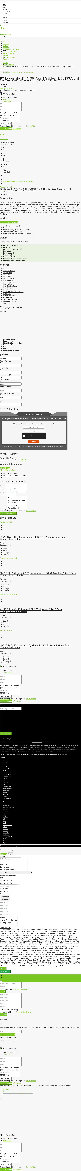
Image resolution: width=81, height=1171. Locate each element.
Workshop (63, 965)
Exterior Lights (42, 937)
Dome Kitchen (70, 933)
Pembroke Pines (7, 776)
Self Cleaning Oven (10, 299)
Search (3, 968)
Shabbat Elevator (70, 956)
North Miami (6, 790)
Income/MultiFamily (7, 837)
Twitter (17, 72)
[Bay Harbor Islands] (14, 869)
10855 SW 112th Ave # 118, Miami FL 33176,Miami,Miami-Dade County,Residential (35, 646)
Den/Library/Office (37, 933)
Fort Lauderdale (6, 772)
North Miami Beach (7, 788)
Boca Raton (5, 794)
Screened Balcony (61, 954)
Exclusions (17, 937)
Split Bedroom (31, 958)
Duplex (4, 821)
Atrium (32, 929)
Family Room (54, 937)
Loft (70, 946)
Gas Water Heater (63, 941)
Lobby (64, 946)
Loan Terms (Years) (7, 374)
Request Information (8, 513)
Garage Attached (22, 941)
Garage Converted (37, 941)
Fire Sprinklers (8, 280)
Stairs (55, 958)
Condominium (8, 64)
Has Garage (7, 288)
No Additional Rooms (19, 950)
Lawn (51, 946)
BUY (4, 4)
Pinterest (23, 72)
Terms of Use (31, 126)
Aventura (5, 771)
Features (6, 47)
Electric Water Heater (37, 935)
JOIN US (5, 17)
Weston (5, 796)
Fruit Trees (62, 939)
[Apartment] (10, 888)
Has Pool (42, 944)
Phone (2, 489)
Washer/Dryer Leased (21, 964)
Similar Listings (9, 57)
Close (10, 854)
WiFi (39, 965)
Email (31, 72)
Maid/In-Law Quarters (16, 948)
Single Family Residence (8, 807)
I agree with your (16, 1012)
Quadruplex (6, 833)
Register (5, 22)
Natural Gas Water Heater (57, 948)
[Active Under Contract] (8, 920)
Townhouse (5, 809)
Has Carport (56, 943)
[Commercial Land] (8, 880)
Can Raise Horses (25, 931)
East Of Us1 (7, 276)
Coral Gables (6, 782)
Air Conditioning (22, 929)
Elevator (71, 935)
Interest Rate (4, 368)
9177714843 (18, 475)
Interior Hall (24, 946)
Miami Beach (6, 763)
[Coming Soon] (8, 922)
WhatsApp (6, 72)
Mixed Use (5, 829)
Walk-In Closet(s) (9, 301)
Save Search (5, 971)
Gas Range (50, 941)
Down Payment (5, 361)
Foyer (24, 939)
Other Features (5, 927)
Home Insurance (6, 386)
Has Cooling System (10, 286)
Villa (4, 819)
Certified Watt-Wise (40, 931)
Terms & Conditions (23, 1012)
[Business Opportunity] (8, 875)
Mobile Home (6, 835)
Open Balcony (54, 950)
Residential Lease (7, 558)
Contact (5, 13)
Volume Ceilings (55, 962)
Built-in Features (9, 268)
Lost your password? (21, 989)
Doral (4, 780)
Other (76, 950)
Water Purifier (54, 964)
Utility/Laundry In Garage (22, 962)
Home (4, 2)
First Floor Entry (9, 282)
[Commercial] (10, 891)
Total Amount (5, 354)
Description (7, 42)
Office (4, 815)
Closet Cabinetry (56, 931)
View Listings (8, 99)
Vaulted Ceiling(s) (40, 962)
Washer (8, 964)
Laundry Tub (42, 946)
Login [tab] (5, 975)
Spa (22, 958)
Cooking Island (70, 931)
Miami (4, 761)
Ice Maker (14, 946)
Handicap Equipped (32, 943)
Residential (4, 88)
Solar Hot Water (13, 958)
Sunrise (4, 784)
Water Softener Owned (70, 964)
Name (2, 486)
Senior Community (29, 956)
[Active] (8, 917)
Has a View (7, 284)
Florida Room (15, 939)
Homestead (5, 767)
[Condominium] (10, 893)
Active (11, 88)
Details (5, 45)
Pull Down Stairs (66, 952)
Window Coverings (50, 965)
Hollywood (5, 765)
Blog (4, 15)
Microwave (7, 293)
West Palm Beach (7, 798)
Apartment (5, 811)
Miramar (5, 792)
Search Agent (6, 733)
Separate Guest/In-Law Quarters (50, 956)
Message (3, 508)
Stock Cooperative (7, 825)
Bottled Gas (66, 929)
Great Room (75, 941)
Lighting (57, 946)
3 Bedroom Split (8, 929)
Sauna (50, 954)
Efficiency (5, 831)
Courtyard (11, 933)
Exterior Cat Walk (29, 937)
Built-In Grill (12, 931)
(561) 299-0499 (7, 101)
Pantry (40, 952)
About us (5, 9)
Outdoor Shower (30, 952)
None (31, 950)
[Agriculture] (10, 886)
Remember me (7, 989)
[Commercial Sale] (8, 883)
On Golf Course (41, 950)
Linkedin (28, 72)
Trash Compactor (48, 960)
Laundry (33, 946)
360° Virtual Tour (9, 51)
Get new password (8, 1034)
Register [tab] (6, 977)
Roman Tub (29, 954)
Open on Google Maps (9, 222)
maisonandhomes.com (37, 742)
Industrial (5, 827)
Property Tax (4, 379)
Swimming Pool (7, 960)
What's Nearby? (9, 53)
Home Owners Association (13, 291)
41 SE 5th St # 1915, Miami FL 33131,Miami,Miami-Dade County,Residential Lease (31, 610)
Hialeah (5, 778)
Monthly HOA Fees (7, 393)
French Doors (51, 939)
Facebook (12, 72)
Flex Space (5, 839)
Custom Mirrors (9, 270)
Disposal (6, 274)
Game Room (72, 939)
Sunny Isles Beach (7, 769)
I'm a (2, 495)
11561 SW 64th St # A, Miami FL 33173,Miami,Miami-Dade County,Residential (33, 538)
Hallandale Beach (7, 774)
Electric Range (8, 278)
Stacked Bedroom (45, 958)
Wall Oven (7, 303)
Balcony (45, 929)
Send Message (6, 128)
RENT (4, 6)
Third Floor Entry (34, 960)
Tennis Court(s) (20, 960)
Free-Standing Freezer (36, 939)
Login (5, 20)
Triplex (4, 843)
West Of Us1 (23, 965)
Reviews (6, 59)
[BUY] (8, 878)
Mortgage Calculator (11, 49)
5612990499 (8, 475)
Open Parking (67, 950)
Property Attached (10, 295)
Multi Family (6, 813)
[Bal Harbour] (14, 867)
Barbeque (57, 929)
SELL (4, 8)
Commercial (6, 841)
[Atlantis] (14, 861)
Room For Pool (41, 954)
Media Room (31, 948)
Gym (3, 943)
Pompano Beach (7, 786)
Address (6, 43)
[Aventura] (14, 864)
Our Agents (6, 11)
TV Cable (60, 960)
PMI (1, 400)
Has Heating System (10, 289)
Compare (3, 854)
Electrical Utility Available (56, 935)
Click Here (25, 460)
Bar (50, 929)
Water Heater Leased (39, 964)
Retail (4, 823)
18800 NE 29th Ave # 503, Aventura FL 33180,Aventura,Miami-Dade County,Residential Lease (38, 574)
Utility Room (70, 960)
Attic (38, 929)
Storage (62, 958)
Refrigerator (7, 297)
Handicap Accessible (15, 943)
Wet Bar (33, 965)
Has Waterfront (53, 944)
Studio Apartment (73, 958)
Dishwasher (7, 272)
